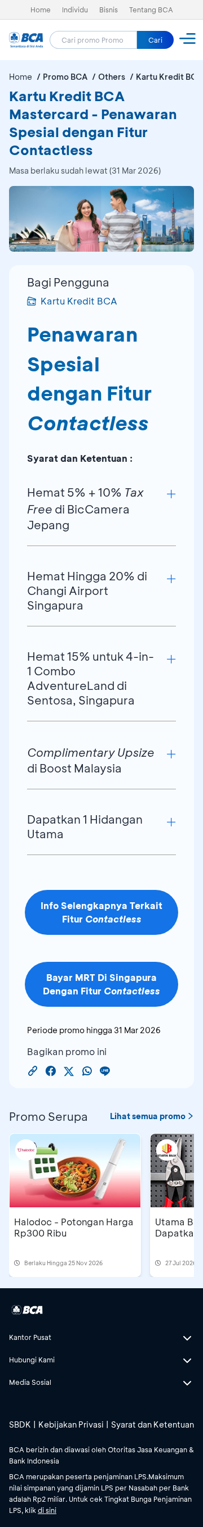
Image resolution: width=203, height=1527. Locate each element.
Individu (75, 9)
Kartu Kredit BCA (79, 301)
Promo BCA (65, 76)
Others (111, 76)
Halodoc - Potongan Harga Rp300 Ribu (74, 1227)
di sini (47, 1510)
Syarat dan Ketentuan (152, 1424)
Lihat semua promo (148, 1116)
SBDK (20, 1424)
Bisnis (108, 9)
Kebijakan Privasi (71, 1424)
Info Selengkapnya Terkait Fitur (101, 912)
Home (40, 9)
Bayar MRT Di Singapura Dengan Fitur (101, 984)
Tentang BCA (151, 9)
